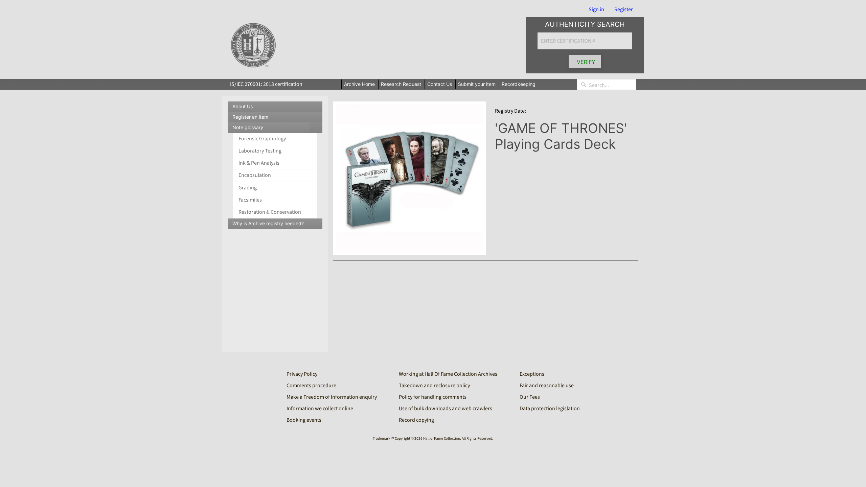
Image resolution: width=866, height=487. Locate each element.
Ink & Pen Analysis (258, 163)
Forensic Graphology (262, 138)
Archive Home (359, 84)
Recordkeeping (518, 84)
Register (623, 9)
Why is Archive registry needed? (268, 223)
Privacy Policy (302, 374)
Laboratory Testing (259, 151)
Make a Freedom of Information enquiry (332, 397)
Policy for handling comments (432, 397)
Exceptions (532, 374)
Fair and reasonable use (547, 385)
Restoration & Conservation (269, 212)
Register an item (250, 117)
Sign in (596, 9)
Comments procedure (311, 385)
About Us (242, 106)
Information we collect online (320, 408)
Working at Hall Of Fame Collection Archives (448, 374)
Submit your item (477, 84)
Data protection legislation (550, 408)
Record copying (416, 420)
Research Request (401, 84)
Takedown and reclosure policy (434, 385)
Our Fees (530, 397)
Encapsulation (254, 175)
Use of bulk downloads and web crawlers (445, 408)
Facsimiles (250, 200)
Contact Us (439, 84)
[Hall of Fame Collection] (253, 45)
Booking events (304, 420)
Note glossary (277, 128)
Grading (247, 187)
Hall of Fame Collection (441, 438)
